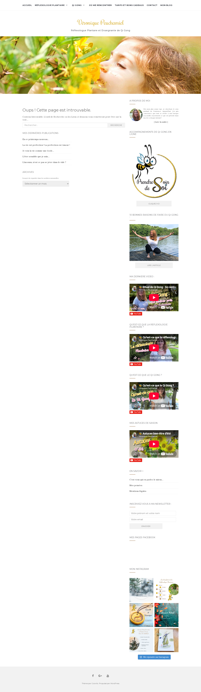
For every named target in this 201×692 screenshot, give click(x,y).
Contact (152, 5)
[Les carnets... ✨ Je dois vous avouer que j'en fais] (166, 640)
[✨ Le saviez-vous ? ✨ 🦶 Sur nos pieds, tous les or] (166, 590)
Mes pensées (135, 485)
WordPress (114, 683)
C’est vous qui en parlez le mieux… (146, 479)
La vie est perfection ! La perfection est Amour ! (46, 145)
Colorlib (95, 683)
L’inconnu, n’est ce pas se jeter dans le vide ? (44, 162)
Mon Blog (166, 5)
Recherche (116, 125)
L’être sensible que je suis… (36, 156)
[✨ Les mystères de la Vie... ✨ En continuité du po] (141, 615)
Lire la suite (161, 122)
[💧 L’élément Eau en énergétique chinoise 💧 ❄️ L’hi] (141, 590)
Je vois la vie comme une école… (38, 150)
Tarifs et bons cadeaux (129, 5)
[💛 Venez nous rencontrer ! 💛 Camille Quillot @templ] (141, 640)
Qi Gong (77, 5)
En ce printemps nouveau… (36, 139)
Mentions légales (137, 491)
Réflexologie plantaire (50, 5)
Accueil (27, 5)
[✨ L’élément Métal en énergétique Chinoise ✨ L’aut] (166, 615)
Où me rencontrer (100, 5)
